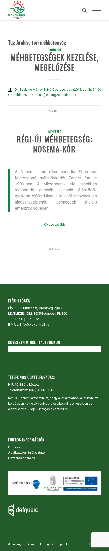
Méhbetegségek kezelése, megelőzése (55, 62)
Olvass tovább (54, 224)
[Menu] (94, 10)
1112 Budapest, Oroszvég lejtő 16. (40, 308)
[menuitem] (82, 10)
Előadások (55, 50)
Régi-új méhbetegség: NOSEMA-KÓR (55, 144)
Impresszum (17, 447)
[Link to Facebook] (89, 544)
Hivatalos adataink (21, 458)
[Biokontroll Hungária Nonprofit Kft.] (45, 10)
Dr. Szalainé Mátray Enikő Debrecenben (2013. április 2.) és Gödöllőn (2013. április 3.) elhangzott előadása (54, 92)
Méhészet (54, 131)
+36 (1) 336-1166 (27, 319)
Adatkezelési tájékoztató (26, 452)
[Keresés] (82, 10)
